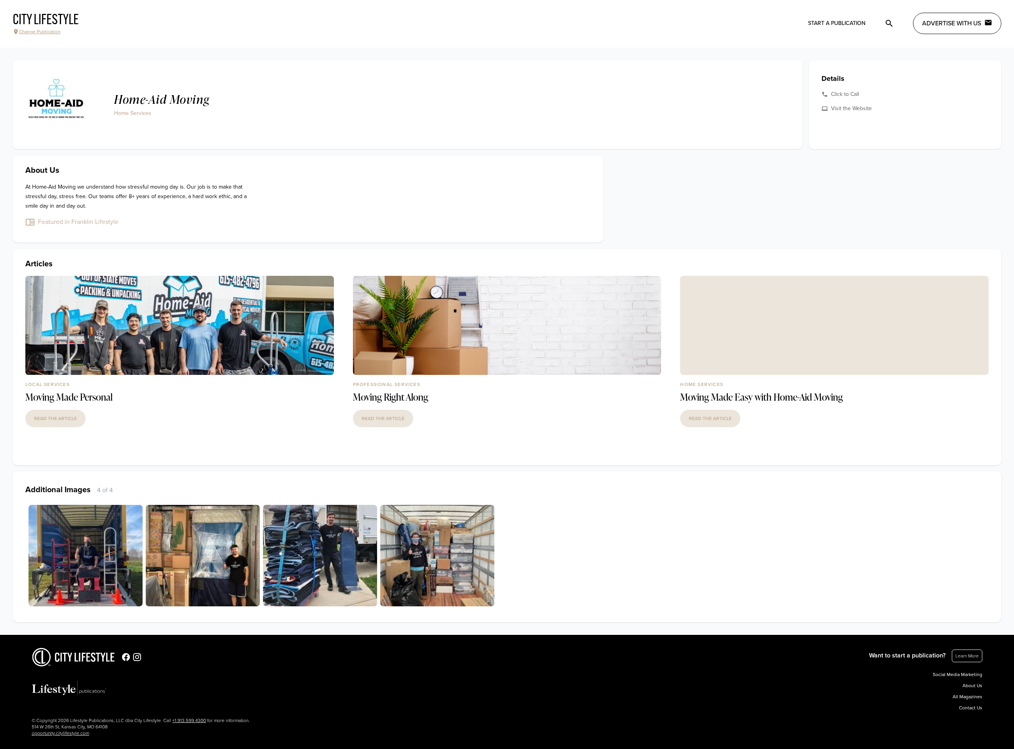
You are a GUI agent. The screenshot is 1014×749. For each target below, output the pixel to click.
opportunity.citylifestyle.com (60, 733)
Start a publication (836, 23)
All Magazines (967, 696)
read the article (55, 418)
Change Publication (40, 31)
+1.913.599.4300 (189, 720)
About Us (972, 685)
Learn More (967, 656)
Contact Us (970, 708)
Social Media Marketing (957, 674)
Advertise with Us (951, 23)
